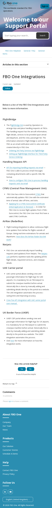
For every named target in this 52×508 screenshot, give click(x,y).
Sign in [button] (45, 6)
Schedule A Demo (10, 453)
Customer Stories (10, 450)
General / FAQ (29, 51)
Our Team (7, 426)
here (12, 341)
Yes (22, 369)
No (30, 369)
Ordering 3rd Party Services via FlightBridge (26, 150)
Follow (7, 88)
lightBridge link (17, 125)
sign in (10, 401)
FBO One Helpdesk (13, 51)
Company (7, 422)
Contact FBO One (10, 470)
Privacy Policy (9, 474)
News (5, 429)
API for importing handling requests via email (24, 167)
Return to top (9, 383)
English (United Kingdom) (17, 499)
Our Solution (8, 446)
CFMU (38, 194)
